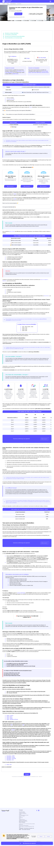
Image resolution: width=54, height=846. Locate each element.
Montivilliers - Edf (10, 759)
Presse (20, 816)
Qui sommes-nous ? (22, 811)
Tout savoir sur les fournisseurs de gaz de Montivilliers (15, 36)
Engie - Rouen (9, 716)
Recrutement (21, 817)
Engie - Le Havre (10, 715)
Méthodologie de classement (23, 821)
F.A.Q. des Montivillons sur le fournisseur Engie (13, 37)
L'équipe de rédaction (22, 812)
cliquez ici (40, 776)
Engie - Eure (9, 764)
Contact (20, 814)
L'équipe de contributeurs (22, 813)
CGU (19, 818)
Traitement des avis (22, 819)
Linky (15, 198)
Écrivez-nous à (23, 825)
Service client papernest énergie (23, 815)
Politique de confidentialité (23, 820)
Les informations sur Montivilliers (11, 34)
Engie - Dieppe (9, 718)
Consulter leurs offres (11, 99)
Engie (30, 107)
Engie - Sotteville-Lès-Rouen (12, 719)
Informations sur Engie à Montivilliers (11, 33)
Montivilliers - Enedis (11, 757)
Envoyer (27, 774)
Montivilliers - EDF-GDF (11, 758)
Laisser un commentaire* (7, 766)
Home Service (46, 295)
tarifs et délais (12, 231)
